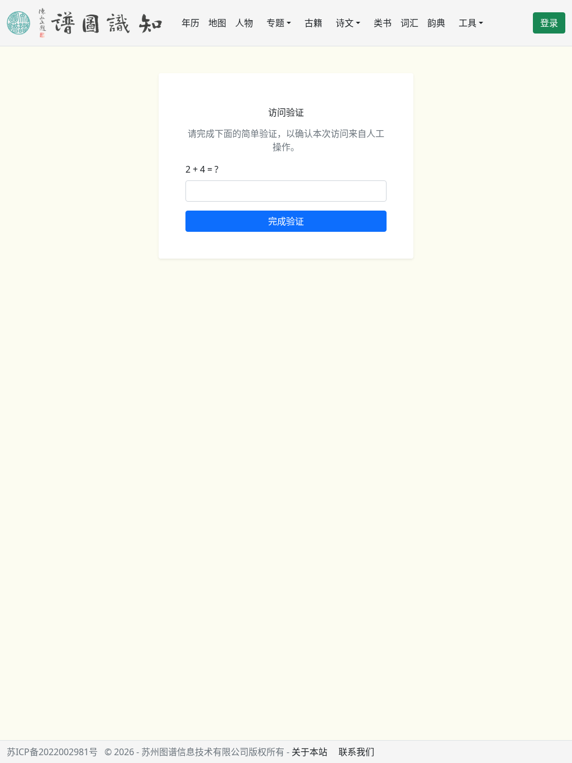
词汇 (409, 23)
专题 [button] (275, 23)
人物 (244, 23)
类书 (383, 23)
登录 (549, 23)
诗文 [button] (345, 23)
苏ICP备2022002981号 (52, 752)
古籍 (313, 23)
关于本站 (309, 752)
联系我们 (356, 752)
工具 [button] (467, 23)
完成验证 (286, 221)
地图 (217, 23)
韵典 (436, 23)
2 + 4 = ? (201, 169)
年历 (190, 23)
